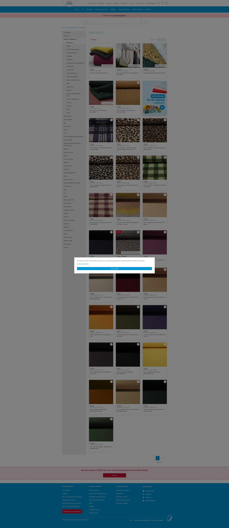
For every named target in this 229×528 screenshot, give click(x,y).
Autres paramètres (83, 264)
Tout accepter (114, 268)
